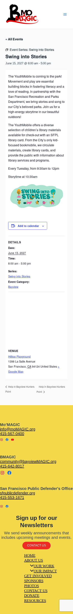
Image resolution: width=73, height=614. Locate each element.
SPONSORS (33, 581)
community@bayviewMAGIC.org (28, 461)
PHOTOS (31, 586)
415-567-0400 (12, 433)
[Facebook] (7, 439)
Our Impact (45, 571)
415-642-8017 (12, 466)
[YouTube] (12, 439)
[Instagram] (1, 439)
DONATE (31, 595)
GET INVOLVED (38, 576)
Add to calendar (28, 226)
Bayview (13, 287)
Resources (35, 600)
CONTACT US (35, 590)
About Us (33, 560)
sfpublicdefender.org (17, 493)
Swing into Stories (19, 276)
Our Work (44, 566)
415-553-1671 (12, 497)
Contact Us (36, 545)
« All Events (14, 39)
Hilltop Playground (19, 356)
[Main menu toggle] (65, 14)
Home (29, 555)
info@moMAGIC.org (17, 429)
